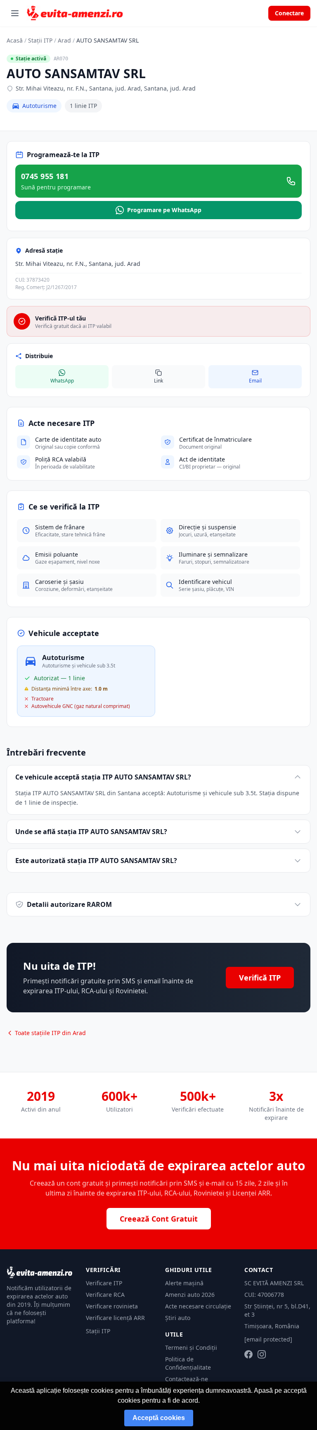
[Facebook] (248, 1354)
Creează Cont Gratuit (159, 1219)
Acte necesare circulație (198, 1306)
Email (255, 380)
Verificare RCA (105, 1294)
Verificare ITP (104, 1283)
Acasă (15, 40)
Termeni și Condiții (191, 1347)
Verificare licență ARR (115, 1318)
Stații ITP (40, 40)
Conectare (289, 13)
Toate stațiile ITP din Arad (50, 1033)
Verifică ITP (260, 978)
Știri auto (177, 1318)
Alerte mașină (184, 1283)
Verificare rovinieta (112, 1306)
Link (158, 380)
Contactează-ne (186, 1379)
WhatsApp (62, 380)
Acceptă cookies (158, 1417)
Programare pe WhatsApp (164, 210)
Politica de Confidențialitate (188, 1363)
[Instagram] (262, 1354)
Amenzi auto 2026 (190, 1294)
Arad (64, 40)
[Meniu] (15, 13)
